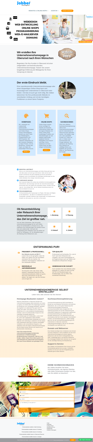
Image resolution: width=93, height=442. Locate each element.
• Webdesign (49, 428)
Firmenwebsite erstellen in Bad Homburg (31, 427)
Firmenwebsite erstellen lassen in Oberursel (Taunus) (31, 434)
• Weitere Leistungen (51, 430)
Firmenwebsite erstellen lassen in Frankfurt (32, 429)
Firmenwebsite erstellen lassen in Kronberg (32, 431)
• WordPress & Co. (50, 427)
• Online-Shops (49, 425)
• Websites (48, 424)
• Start (47, 423)
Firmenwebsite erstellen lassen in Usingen (31, 436)
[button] (85, 440)
